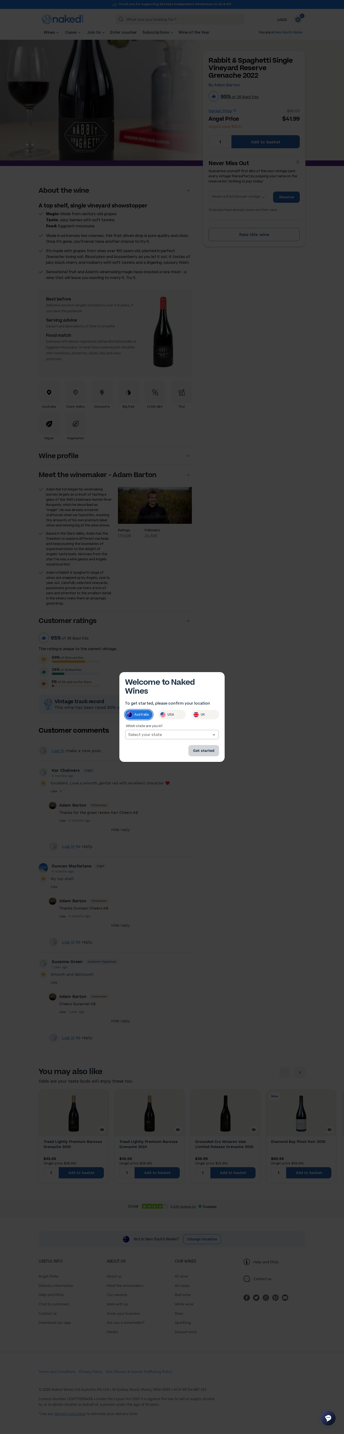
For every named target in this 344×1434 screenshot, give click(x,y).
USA (171, 715)
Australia (141, 715)
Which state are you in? (144, 726)
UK (203, 715)
